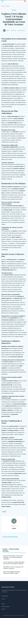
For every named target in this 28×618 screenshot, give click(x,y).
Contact (3, 609)
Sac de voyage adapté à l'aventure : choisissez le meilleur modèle (12, 572)
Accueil (3, 6)
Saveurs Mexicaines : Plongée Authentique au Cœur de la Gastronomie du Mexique (13, 562)
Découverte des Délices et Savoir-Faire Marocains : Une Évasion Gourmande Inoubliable (13, 557)
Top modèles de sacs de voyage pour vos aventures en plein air (13, 567)
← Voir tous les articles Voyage (9, 536)
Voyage (7, 6)
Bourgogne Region (7, 587)
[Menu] (25, 1)
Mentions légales (5, 606)
